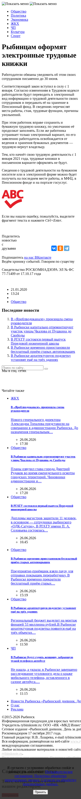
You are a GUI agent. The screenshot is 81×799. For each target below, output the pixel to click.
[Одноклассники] (60, 248)
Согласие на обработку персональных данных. (49, 782)
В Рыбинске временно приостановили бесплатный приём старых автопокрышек (43, 349)
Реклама (17, 709)
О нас (15, 705)
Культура (18, 32)
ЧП (13, 28)
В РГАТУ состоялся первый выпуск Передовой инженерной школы (38, 341)
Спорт (15, 36)
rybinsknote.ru (12, 753)
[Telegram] (66, 248)
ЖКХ (15, 24)
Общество (18, 11)
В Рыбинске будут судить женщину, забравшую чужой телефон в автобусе (42, 658)
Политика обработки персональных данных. (36, 778)
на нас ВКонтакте (37, 257)
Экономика (19, 19)
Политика (18, 15)
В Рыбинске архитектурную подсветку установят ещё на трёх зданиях (41, 358)
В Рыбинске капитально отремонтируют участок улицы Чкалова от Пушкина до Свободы (42, 331)
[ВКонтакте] (54, 248)
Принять (40, 792)
